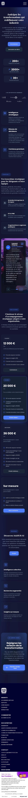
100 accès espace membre (13, 398)
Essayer (14, 553)
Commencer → (14, 370)
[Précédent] (8, 289)
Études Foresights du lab (12, 458)
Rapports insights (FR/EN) (13, 406)
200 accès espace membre (13, 447)
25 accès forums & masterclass (14, 461)
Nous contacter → (14, 510)
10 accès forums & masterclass (14, 409)
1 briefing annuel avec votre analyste (13, 402)
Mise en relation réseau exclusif (14, 505)
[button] (25, 3)
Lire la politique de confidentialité (8, 791)
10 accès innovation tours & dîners (13, 465)
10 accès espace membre (13, 355)
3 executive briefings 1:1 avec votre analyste (14, 451)
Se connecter (14, 44)
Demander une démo (14, 49)
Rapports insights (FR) (12, 358)
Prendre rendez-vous (15, 667)
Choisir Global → (14, 417)
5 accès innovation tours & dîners (15, 412)
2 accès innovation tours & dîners (15, 364)
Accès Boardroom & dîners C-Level (14, 501)
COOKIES (3, 766)
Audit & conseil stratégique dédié (15, 498)
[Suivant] (21, 289)
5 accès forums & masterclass (14, 361)
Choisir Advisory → (14, 471)
